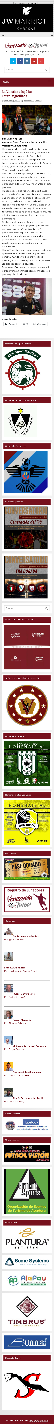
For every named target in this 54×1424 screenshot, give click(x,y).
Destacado (29, 101)
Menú (3, 35)
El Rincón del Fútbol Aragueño (30, 1046)
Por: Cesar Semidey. (14, 1101)
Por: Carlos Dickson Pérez (17, 1075)
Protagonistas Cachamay (27, 1072)
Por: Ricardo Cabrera (15, 1023)
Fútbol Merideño (22, 1020)
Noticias (38, 101)
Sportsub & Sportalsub (38, 1420)
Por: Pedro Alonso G (14, 997)
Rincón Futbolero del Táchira (29, 1098)
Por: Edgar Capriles (14, 1049)
